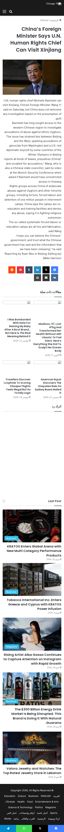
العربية (56, 796)
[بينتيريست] (20, 269)
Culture (44, 20)
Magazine (50, 807)
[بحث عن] (10, 11)
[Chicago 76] (53, 3)
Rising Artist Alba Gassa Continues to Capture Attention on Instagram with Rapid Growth (32, 659)
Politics (39, 807)
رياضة (16, 818)
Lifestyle (10, 801)
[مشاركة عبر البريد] (46, 277)
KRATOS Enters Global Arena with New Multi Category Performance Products (34, 550)
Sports (53, 813)
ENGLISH (46, 796)
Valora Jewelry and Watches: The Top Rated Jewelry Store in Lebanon (32, 770)
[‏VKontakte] (54, 277)
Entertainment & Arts (46, 801)
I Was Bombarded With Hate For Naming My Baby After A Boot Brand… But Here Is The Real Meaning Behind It (17, 328)
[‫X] (46, 269)
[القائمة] (4, 11)
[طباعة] (37, 277)
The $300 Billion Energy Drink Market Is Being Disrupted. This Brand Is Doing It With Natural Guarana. (36, 716)
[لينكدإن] (37, 269)
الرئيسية (54, 20)
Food (30, 801)
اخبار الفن (12, 813)
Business (33, 796)
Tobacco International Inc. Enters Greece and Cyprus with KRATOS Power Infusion (34, 604)
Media (7, 818)
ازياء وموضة (54, 818)
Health (21, 801)
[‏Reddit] (11, 269)
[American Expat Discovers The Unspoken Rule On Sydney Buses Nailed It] (47, 368)
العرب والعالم (28, 818)
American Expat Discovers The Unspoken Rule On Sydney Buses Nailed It (48, 386)
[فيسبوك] (54, 269)
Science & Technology (20, 807)
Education (9, 796)
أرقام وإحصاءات (26, 813)
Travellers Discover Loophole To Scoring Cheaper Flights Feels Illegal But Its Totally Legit (17, 386)
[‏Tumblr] (29, 269)
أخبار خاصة (42, 813)
